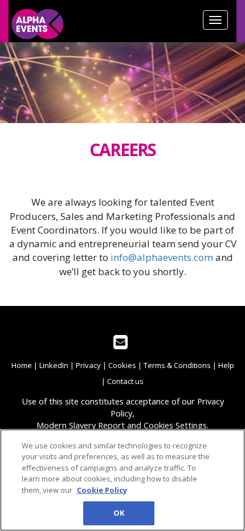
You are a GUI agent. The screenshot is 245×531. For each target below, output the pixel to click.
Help (226, 365)
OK (118, 513)
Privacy (88, 365)
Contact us (125, 381)
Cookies (122, 365)
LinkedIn (53, 365)
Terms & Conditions (177, 365)
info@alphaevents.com (162, 257)
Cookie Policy (102, 490)
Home (21, 365)
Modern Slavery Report (80, 425)
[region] (122, 480)
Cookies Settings (175, 425)
